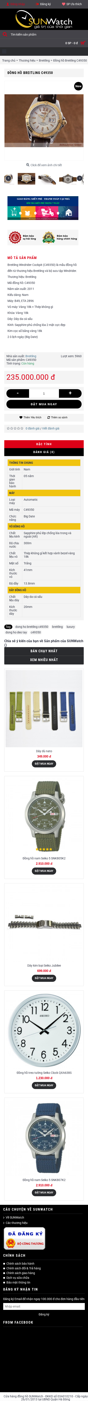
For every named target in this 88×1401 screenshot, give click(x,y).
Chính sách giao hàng (20, 1273)
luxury (71, 626)
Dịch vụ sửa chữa (17, 1277)
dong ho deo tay (16, 632)
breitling (57, 626)
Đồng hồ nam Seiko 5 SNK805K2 (44, 858)
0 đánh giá (33, 428)
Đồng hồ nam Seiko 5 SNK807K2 (44, 1180)
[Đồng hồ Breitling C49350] (14, 177)
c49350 (36, 632)
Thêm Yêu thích (32, 417)
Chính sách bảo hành (20, 1263)
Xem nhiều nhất (44, 660)
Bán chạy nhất (44, 651)
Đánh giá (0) (44, 452)
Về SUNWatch (15, 1217)
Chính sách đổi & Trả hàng (23, 1268)
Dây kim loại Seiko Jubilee (44, 965)
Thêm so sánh (59, 417)
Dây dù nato (44, 751)
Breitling (30, 356)
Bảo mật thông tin (18, 1282)
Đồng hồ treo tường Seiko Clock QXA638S (44, 1072)
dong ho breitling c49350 (31, 626)
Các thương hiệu (17, 1223)
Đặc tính (44, 444)
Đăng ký (44, 1314)
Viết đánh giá (50, 428)
